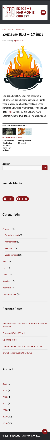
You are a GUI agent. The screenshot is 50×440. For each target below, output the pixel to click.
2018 (5, 423)
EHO (4, 261)
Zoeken (6, 163)
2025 (5, 390)
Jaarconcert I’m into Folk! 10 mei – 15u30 (22, 346)
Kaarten (6, 281)
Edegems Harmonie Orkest (25, 12)
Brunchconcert (12, 235)
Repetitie (6, 287)
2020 (5, 410)
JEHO (5, 274)
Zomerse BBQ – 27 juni (13, 333)
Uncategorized (16, 29)
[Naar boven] (45, 431)
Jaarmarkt (9, 248)
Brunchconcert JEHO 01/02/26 (17, 352)
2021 (5, 403)
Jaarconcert (10, 241)
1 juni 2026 (18, 40)
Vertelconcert (11, 254)
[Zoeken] (45, 167)
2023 (5, 397)
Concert (6, 229)
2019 (5, 416)
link (10, 111)
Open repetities (10, 339)
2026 (5, 383)
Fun (4, 29)
